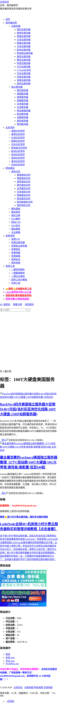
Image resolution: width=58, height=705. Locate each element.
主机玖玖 (4, 2)
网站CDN (16, 222)
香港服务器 (22, 97)
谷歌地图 (28, 687)
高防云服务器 (23, 56)
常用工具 (10, 266)
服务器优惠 (11, 23)
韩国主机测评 (18, 141)
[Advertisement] (29, 340)
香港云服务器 (23, 33)
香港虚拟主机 (23, 175)
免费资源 (10, 236)
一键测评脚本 (18, 269)
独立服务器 (17, 87)
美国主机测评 (18, 131)
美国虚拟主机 (23, 178)
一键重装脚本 (18, 273)
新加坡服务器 (23, 110)
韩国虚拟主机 (23, 195)
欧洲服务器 (22, 114)
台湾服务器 (22, 107)
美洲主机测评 (18, 161)
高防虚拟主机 (23, 181)
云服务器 (15, 26)
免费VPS (15, 239)
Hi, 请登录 (5, 304)
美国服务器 (22, 94)
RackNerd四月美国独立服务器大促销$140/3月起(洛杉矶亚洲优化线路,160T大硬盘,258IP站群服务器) (28, 409)
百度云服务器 (23, 77)
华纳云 (14, 669)
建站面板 (15, 208)
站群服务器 (22, 117)
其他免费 (15, 263)
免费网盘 (15, 252)
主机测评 (10, 127)
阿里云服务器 (23, 63)
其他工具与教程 (19, 279)
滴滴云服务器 (23, 80)
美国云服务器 (23, 36)
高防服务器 (22, 121)
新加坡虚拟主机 (25, 202)
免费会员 (15, 259)
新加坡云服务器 (25, 53)
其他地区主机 (23, 205)
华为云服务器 (23, 66)
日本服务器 (22, 104)
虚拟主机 (15, 171)
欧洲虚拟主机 (23, 198)
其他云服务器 (23, 83)
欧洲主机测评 (18, 151)
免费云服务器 (18, 242)
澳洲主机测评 (18, 158)
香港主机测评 (18, 134)
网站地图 (38, 687)
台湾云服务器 (23, 39)
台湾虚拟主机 (23, 188)
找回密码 (29, 304)
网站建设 (10, 168)
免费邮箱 (15, 256)
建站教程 (15, 229)
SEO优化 (15, 225)
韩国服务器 (22, 100)
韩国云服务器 (23, 43)
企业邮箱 (15, 232)
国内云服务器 (23, 29)
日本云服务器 (23, 46)
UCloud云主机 (24, 70)
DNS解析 (15, 219)
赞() (3, 440)
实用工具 (15, 283)
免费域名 (15, 249)
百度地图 (48, 687)
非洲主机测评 (18, 165)
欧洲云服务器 (23, 50)
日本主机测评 (18, 144)
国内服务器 (22, 90)
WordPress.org (12, 663)
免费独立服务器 (19, 246)
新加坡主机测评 (19, 148)
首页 (8, 19)
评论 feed (10, 661)
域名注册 (15, 215)
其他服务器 (22, 124)
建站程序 (15, 212)
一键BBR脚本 (18, 276)
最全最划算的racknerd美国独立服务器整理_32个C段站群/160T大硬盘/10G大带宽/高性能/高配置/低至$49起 (28, 462)
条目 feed (10, 657)
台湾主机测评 (18, 137)
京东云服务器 (23, 73)
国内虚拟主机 (23, 185)
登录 (8, 654)
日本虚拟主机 (23, 192)
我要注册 (17, 304)
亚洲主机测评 (18, 154)
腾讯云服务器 (23, 60)
